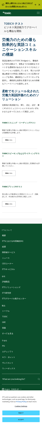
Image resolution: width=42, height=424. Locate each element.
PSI (3, 346)
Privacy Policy (21, 402)
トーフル (6, 311)
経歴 (4, 246)
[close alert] (39, 4)
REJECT (21, 413)
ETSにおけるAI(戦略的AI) (12, 241)
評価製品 (6, 281)
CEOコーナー (7, 263)
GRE (4, 322)
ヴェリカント (7, 362)
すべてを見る (7, 333)
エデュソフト (7, 351)
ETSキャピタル (8, 269)
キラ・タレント (8, 357)
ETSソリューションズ (11, 287)
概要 (4, 235)
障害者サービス (8, 252)
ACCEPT (21, 419)
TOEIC (5, 316)
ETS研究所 (6, 293)
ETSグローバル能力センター (14, 298)
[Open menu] (38, 12)
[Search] (39, 379)
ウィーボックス (8, 368)
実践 (4, 328)
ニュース (6, 258)
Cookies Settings (21, 406)
